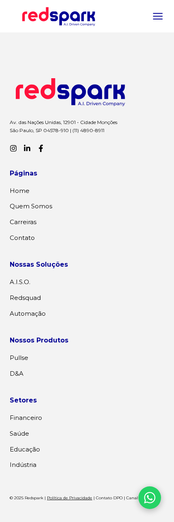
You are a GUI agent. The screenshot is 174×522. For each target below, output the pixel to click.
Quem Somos (31, 206)
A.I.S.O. (20, 282)
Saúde (19, 433)
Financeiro (26, 417)
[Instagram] (13, 148)
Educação (25, 449)
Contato (22, 238)
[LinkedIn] (27, 148)
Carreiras (23, 222)
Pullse (19, 358)
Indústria (23, 465)
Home (20, 191)
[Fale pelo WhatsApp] (149, 497)
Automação (28, 313)
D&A (16, 373)
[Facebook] (41, 148)
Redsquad (25, 298)
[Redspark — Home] (58, 16)
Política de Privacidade (69, 498)
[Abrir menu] (157, 16)
